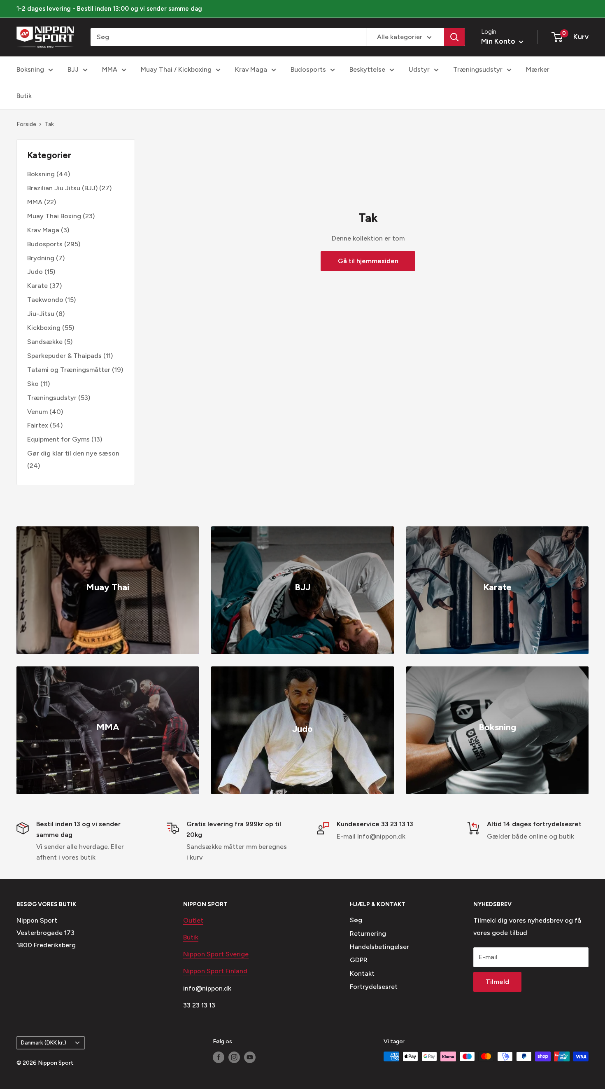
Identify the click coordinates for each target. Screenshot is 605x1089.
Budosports (308, 69)
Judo (35, 272)
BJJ (73, 69)
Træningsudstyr (478, 69)
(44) (48, 174)
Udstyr (419, 69)
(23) (61, 216)
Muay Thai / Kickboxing (176, 69)
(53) (58, 398)
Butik (24, 96)
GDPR (359, 960)
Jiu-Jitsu (40, 314)
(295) (53, 244)
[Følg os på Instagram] (234, 1057)
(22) (41, 202)
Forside (26, 124)
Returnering (368, 933)
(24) (73, 459)
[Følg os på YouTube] (250, 1057)
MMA (109, 69)
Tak (49, 124)
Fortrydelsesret (374, 987)
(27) (69, 188)
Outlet (193, 920)
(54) (45, 425)
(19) (75, 370)
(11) (70, 356)
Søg (356, 920)
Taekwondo (45, 300)
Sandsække (45, 342)
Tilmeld (497, 982)
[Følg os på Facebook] (218, 1057)
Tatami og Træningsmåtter (68, 370)
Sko (33, 384)
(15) (41, 272)
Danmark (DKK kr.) (43, 1042)
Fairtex (37, 425)
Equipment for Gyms (58, 439)
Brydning (40, 258)
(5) (49, 342)
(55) (50, 328)
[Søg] (454, 37)
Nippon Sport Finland (215, 971)
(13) (64, 439)
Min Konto (499, 41)
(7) (46, 258)
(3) (48, 230)
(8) (46, 314)
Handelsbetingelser (379, 947)
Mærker (537, 69)
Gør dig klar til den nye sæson (73, 453)
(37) (44, 286)
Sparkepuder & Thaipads (64, 356)
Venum (37, 412)
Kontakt (362, 973)
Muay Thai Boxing (54, 216)
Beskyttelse (367, 69)
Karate (37, 286)
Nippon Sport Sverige (216, 954)
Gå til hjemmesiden (368, 261)
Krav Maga (251, 69)
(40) (45, 412)
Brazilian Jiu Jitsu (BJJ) (62, 188)
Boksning (30, 69)
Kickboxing (43, 328)
